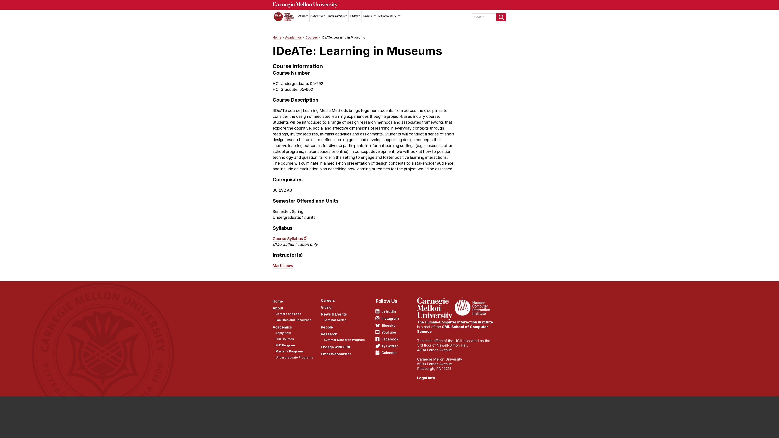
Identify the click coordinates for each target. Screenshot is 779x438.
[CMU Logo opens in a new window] (389, 5)
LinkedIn (388, 311)
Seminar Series (335, 320)
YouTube (388, 332)
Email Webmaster (336, 354)
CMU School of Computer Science (452, 329)
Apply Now (283, 333)
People (354, 15)
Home (285, 18)
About (302, 15)
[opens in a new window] (435, 299)
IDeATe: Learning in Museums (343, 37)
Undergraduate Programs (294, 357)
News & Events (336, 15)
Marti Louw (283, 265)
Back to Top (758, 430)
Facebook (389, 339)
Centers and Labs (288, 314)
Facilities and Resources (293, 320)
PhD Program (285, 345)
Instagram (390, 318)
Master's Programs (289, 351)
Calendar (389, 353)
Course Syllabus (288, 238)
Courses (312, 37)
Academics (317, 15)
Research (368, 15)
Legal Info (426, 378)
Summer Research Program (344, 339)
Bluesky (388, 325)
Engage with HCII (388, 15)
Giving (326, 307)
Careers (328, 300)
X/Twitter (389, 346)
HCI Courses (284, 339)
